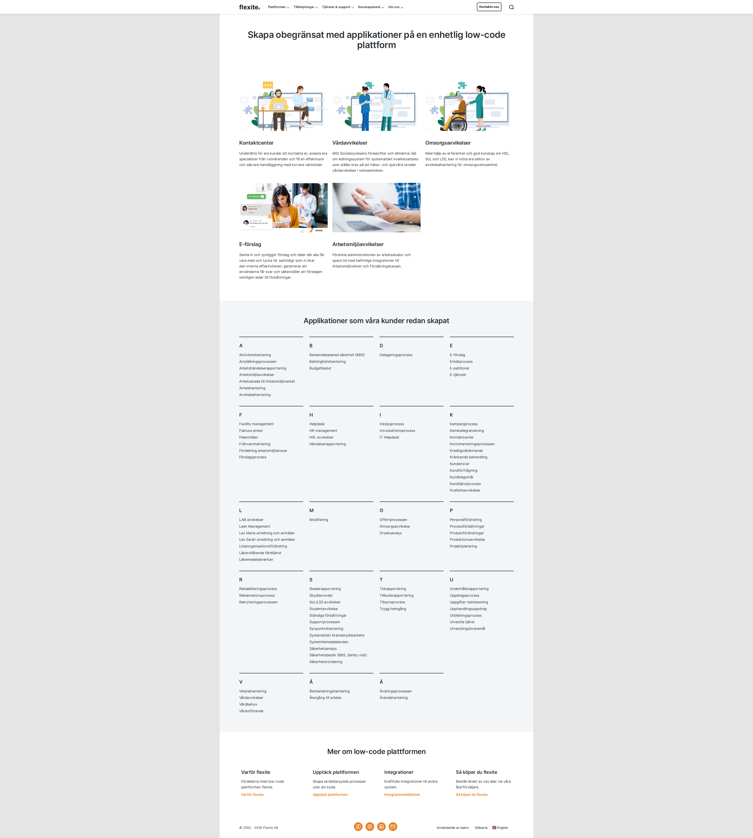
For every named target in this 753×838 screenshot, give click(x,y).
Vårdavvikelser (345, 83)
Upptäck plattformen (330, 794)
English (502, 828)
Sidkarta (481, 828)
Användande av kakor (453, 828)
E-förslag (247, 185)
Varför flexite (252, 794)
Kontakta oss (489, 7)
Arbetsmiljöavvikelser (351, 185)
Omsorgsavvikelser (442, 83)
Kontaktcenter (251, 83)
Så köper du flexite (472, 794)
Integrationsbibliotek (402, 794)
